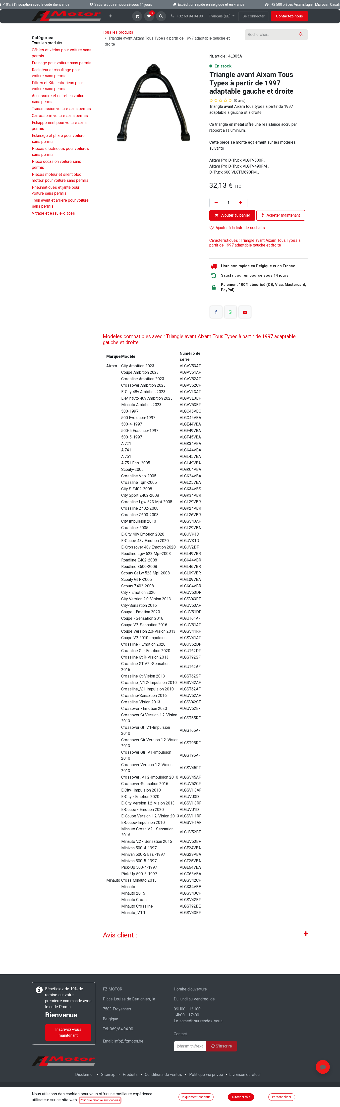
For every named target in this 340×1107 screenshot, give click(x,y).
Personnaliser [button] (281, 1097)
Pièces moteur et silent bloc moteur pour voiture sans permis (60, 177)
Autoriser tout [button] (240, 1097)
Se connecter (254, 16)
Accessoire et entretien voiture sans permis (59, 98)
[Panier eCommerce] (137, 16)
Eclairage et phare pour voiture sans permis (58, 138)
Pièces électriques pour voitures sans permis (60, 151)
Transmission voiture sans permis (61, 108)
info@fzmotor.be (128, 1041)
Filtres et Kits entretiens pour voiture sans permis (57, 85)
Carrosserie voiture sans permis (60, 115)
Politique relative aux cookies (100, 1100)
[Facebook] (216, 312)
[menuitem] (110, 16)
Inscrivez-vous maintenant (68, 1032)
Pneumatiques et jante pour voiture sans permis (55, 190)
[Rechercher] (301, 34)
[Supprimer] (216, 203)
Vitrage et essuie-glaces (53, 213)
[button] (161, 16)
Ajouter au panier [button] (235, 215)
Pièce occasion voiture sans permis (56, 164)
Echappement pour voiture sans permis (59, 125)
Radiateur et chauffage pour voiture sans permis (56, 72)
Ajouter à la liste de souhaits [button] (240, 227)
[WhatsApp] (230, 312)
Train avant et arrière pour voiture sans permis (60, 203)
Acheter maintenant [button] (283, 215)
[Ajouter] (240, 203)
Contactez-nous (289, 16)
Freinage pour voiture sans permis (61, 63)
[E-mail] (245, 312)
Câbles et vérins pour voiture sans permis (61, 53)
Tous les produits (47, 43)
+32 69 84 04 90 (189, 16)
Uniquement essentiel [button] (196, 1097)
